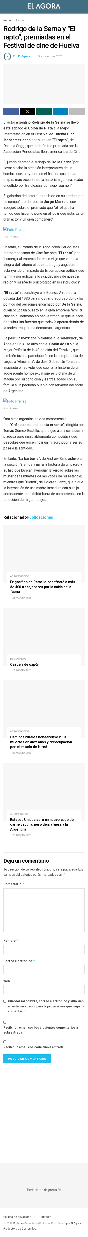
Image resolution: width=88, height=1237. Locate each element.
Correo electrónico (19, 961)
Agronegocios (19, 576)
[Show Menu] (5, 7)
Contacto (45, 1217)
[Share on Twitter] (27, 111)
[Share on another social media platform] (77, 111)
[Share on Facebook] (11, 111)
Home (7, 20)
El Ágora (24, 56)
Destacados (18, 659)
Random (21, 20)
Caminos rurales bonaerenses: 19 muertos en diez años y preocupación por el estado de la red (41, 742)
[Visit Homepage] (43, 6)
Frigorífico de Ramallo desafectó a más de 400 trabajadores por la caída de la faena (42, 587)
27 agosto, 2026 (21, 835)
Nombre (11, 940)
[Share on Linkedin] (60, 111)
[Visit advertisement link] (44, 1108)
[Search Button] (83, 7)
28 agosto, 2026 (21, 598)
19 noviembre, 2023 (50, 56)
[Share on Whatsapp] (44, 111)
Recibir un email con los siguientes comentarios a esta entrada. (40, 1030)
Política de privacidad (17, 1217)
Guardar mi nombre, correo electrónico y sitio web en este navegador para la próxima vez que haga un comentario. (46, 1006)
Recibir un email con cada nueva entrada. (34, 1047)
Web (6, 981)
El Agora (18, 1223)
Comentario (13, 884)
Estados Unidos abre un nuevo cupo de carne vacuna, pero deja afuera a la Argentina (42, 825)
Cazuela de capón (24, 664)
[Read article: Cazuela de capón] (44, 637)
